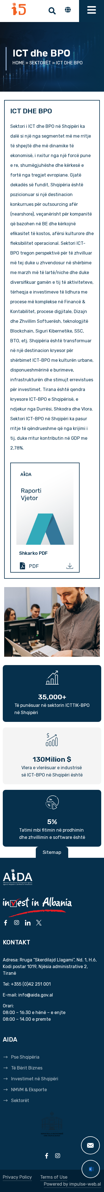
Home (18, 62)
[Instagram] (16, 922)
